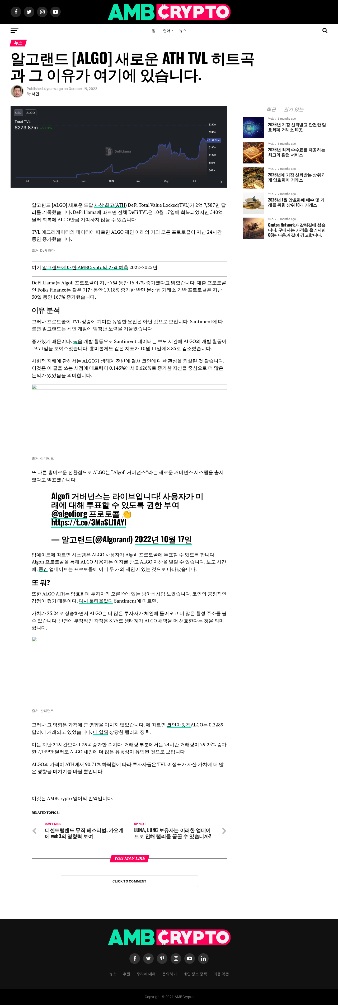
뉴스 (182, 30)
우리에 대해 (146, 973)
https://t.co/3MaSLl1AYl (88, 522)
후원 (126, 973)
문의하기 (169, 973)
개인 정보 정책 (195, 973)
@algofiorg (69, 513)
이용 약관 (221, 973)
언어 (166, 30)
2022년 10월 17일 (163, 539)
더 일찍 (100, 732)
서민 (35, 94)
